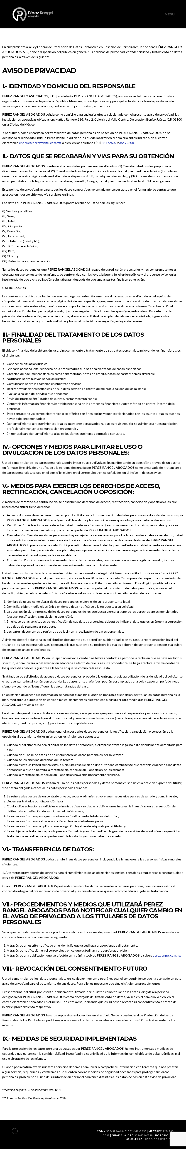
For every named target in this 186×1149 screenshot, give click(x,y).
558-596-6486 (115, 1131)
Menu (170, 14)
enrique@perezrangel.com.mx (40, 143)
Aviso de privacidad (159, 1139)
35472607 (109, 143)
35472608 (126, 143)
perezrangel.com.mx (167, 955)
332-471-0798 (143, 1135)
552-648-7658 (137, 1131)
